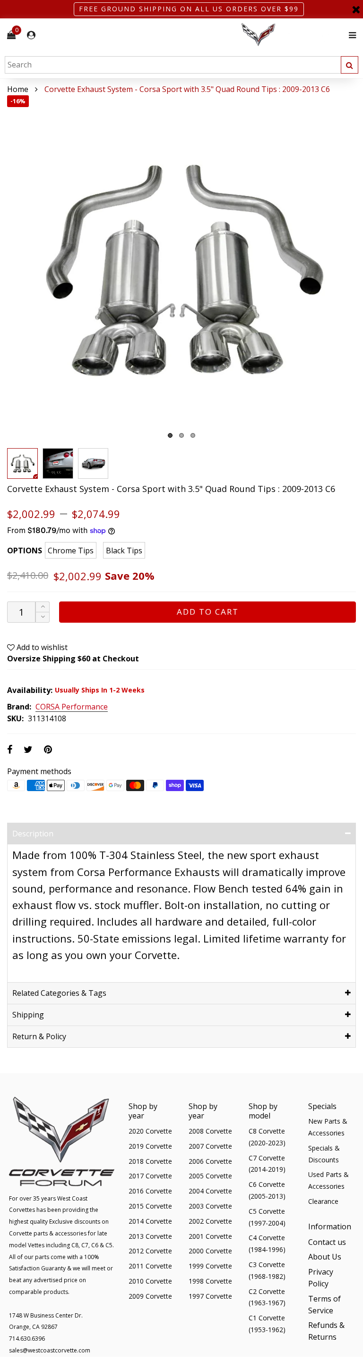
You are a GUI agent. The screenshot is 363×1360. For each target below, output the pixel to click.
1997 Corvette (210, 1296)
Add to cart (208, 611)
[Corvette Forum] (292, 35)
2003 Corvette (210, 1205)
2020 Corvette (150, 1130)
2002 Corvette (210, 1221)
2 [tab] (181, 435)
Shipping (28, 1015)
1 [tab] (170, 435)
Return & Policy (39, 1036)
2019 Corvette (150, 1146)
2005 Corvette (210, 1175)
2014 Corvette (150, 1221)
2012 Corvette (150, 1250)
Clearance (323, 1201)
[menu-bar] (350, 35)
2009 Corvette (150, 1296)
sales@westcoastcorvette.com (49, 1350)
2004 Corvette (210, 1190)
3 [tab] (192, 435)
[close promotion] (356, 9)
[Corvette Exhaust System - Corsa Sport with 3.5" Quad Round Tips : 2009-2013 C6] (181, 269)
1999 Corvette (210, 1265)
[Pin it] (48, 749)
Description (32, 833)
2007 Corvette (210, 1146)
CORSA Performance (71, 707)
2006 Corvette (210, 1161)
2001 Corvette (210, 1236)
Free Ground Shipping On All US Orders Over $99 (189, 8)
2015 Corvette (150, 1205)
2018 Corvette (150, 1161)
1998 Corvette (210, 1281)
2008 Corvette (210, 1130)
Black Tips (124, 550)
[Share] (9, 749)
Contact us (327, 1242)
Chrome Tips (71, 550)
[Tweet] (28, 749)
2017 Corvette (150, 1175)
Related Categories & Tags (59, 993)
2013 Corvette (150, 1236)
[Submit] (349, 65)
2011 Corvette (150, 1265)
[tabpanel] (181, 269)
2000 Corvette (210, 1250)
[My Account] (31, 35)
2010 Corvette (150, 1281)
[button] (42, 617)
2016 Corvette (150, 1190)
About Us (324, 1257)
